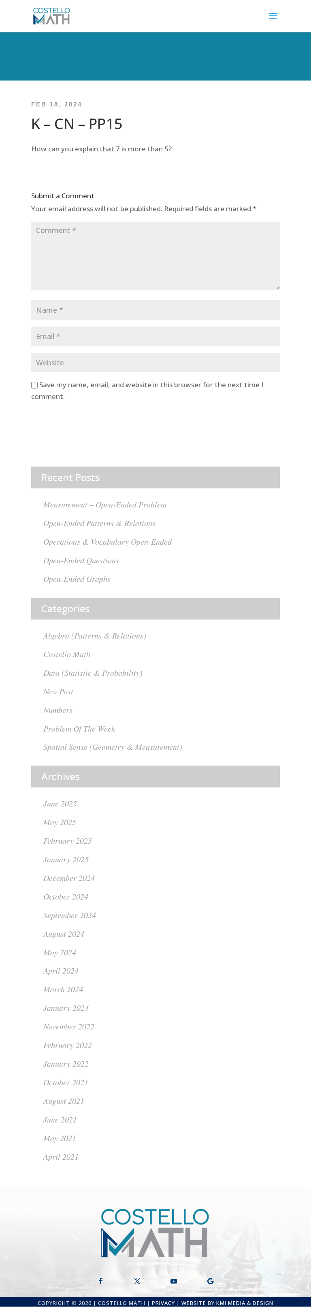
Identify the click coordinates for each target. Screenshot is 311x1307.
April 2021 (61, 1156)
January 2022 (66, 1063)
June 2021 (60, 1119)
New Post (58, 691)
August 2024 (63, 933)
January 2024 (66, 1007)
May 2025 (59, 822)
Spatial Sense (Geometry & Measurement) (112, 746)
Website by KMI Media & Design (227, 1303)
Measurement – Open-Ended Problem (104, 504)
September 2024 (69, 915)
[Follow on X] (137, 1281)
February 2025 (67, 840)
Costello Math (66, 654)
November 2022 (68, 1026)
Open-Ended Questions (81, 560)
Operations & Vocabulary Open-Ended (107, 541)
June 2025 (60, 803)
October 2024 (65, 896)
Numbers (57, 709)
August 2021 (63, 1100)
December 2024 (69, 877)
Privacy (163, 1303)
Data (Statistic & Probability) (93, 672)
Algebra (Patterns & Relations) (94, 635)
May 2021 (59, 1138)
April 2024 (61, 970)
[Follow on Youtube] (173, 1281)
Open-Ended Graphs (77, 578)
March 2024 (63, 989)
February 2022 (67, 1045)
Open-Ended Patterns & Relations (99, 523)
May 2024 (59, 952)
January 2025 (66, 859)
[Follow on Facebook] (101, 1281)
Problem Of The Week (79, 728)
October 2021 (65, 1082)
